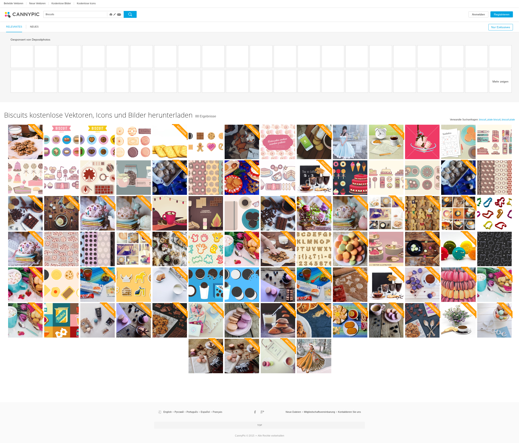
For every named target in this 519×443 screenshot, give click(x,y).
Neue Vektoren (37, 3)
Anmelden (478, 14)
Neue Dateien (293, 412)
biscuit (482, 119)
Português (192, 412)
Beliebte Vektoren (13, 3)
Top (259, 425)
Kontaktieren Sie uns (349, 412)
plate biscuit (494, 119)
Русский (179, 412)
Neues (34, 26)
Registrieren (501, 14)
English (167, 412)
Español (205, 412)
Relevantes (14, 26)
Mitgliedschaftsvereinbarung (319, 412)
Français (217, 412)
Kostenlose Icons (86, 3)
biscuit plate (508, 119)
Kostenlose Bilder (61, 3)
